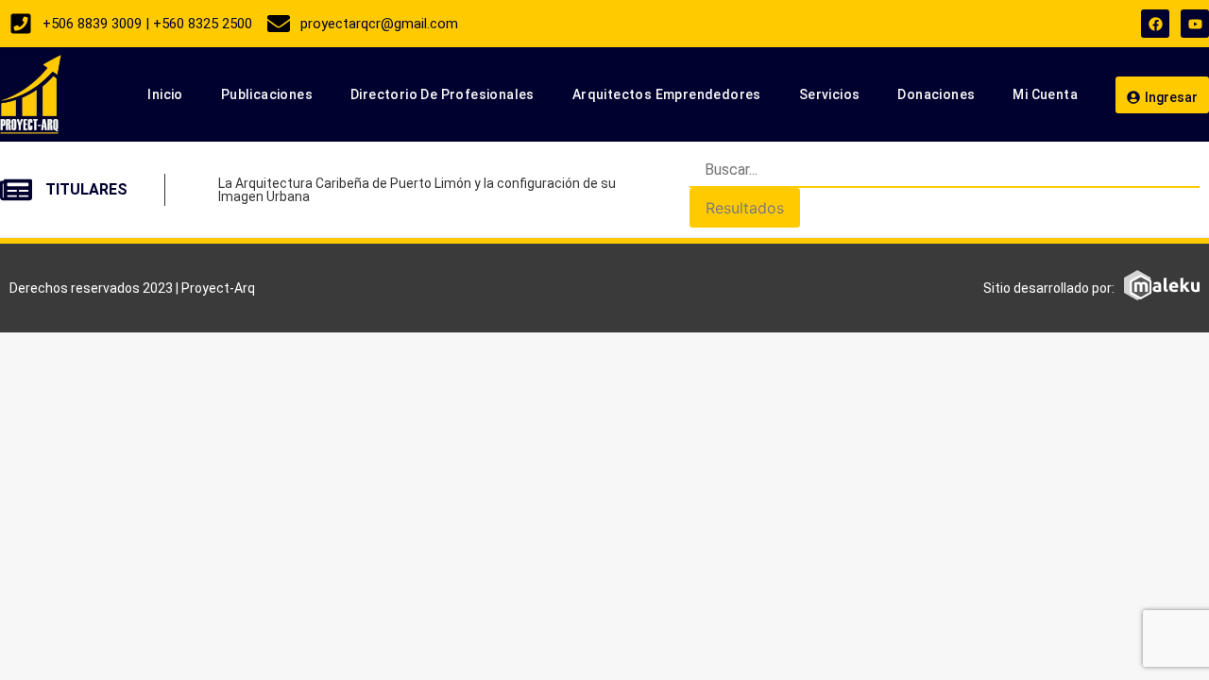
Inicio (164, 94)
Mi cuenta (1045, 94)
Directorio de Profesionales (442, 94)
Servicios (829, 94)
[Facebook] (1155, 23)
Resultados (745, 207)
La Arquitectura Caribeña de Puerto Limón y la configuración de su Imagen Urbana (417, 190)
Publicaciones (267, 94)
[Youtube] (1195, 23)
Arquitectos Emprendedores (666, 94)
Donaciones (936, 94)
